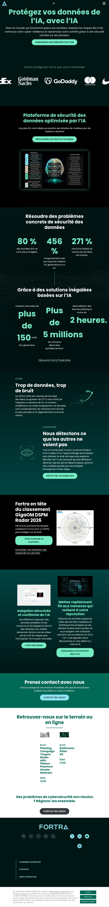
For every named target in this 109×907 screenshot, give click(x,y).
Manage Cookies (88, 901)
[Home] (4, 3)
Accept (88, 892)
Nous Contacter (27, 877)
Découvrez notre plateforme (54, 139)
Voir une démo (34, 645)
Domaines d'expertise (30, 862)
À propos (24, 869)
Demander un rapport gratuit (75, 652)
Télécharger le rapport (34, 540)
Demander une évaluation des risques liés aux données (31, 551)
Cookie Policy (65, 891)
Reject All (88, 897)
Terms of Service (22, 894)
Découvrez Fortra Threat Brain (55, 360)
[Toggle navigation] (104, 3)
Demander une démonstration (54, 42)
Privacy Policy (54, 891)
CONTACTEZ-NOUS (54, 697)
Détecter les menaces (60, 475)
